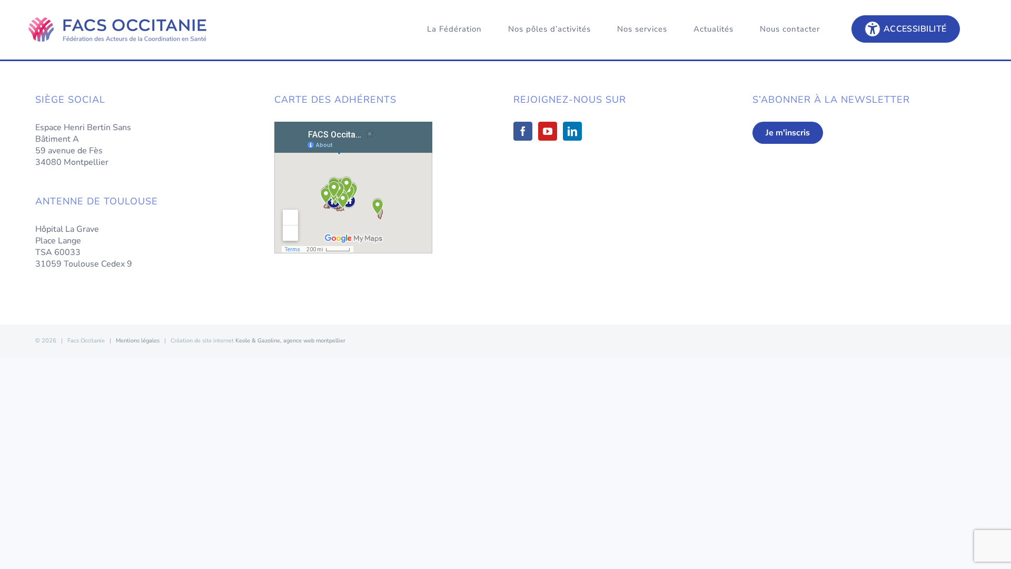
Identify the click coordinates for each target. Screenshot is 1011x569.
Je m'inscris (788, 133)
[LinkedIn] (572, 131)
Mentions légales (138, 341)
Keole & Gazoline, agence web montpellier (290, 341)
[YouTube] (547, 131)
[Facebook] (522, 131)
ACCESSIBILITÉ (915, 29)
